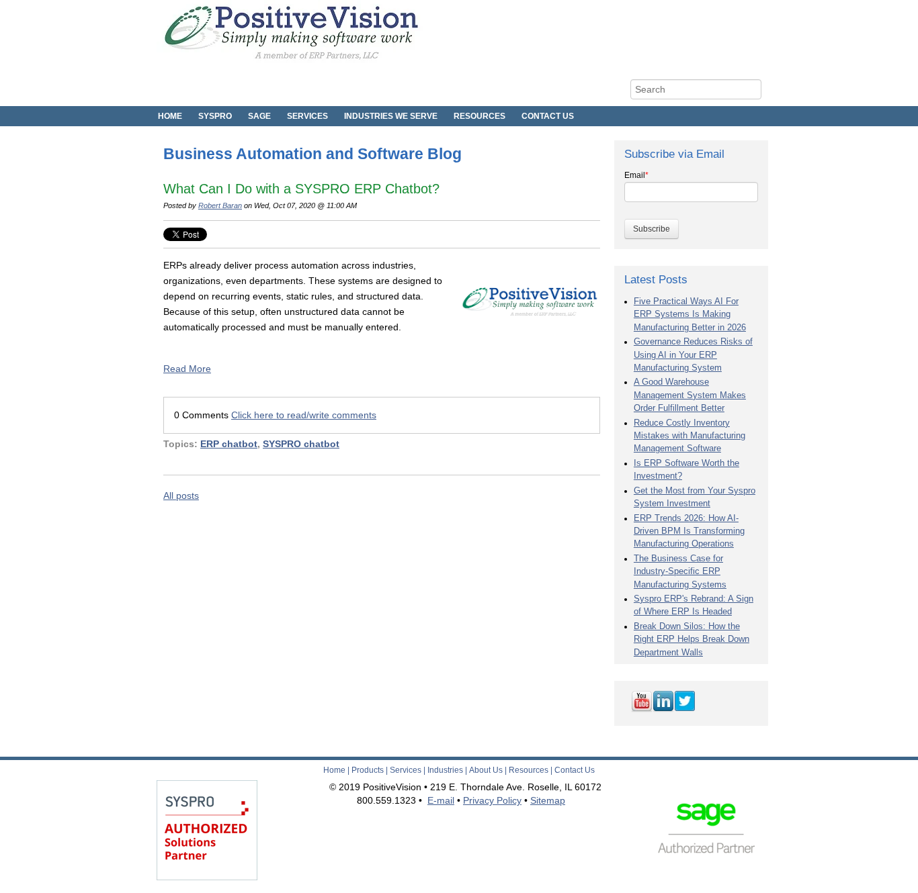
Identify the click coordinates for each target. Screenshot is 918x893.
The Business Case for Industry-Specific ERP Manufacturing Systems (680, 572)
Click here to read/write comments (303, 415)
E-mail (440, 800)
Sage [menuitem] (259, 116)
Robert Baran (220, 205)
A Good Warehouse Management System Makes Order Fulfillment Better (690, 395)
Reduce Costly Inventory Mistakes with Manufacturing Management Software (689, 436)
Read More (187, 368)
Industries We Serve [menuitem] (390, 116)
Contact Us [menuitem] (547, 116)
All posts (181, 495)
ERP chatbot (228, 443)
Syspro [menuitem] (215, 116)
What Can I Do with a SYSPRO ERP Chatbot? (301, 188)
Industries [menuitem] (445, 770)
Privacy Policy (492, 800)
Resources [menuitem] (479, 116)
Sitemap (547, 800)
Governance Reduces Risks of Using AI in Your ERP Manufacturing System (693, 355)
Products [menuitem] (367, 770)
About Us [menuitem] (486, 770)
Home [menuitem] (170, 116)
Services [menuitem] (307, 116)
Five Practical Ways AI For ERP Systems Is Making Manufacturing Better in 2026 (690, 314)
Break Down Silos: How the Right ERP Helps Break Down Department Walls (691, 639)
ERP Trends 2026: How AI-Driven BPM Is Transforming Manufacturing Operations (689, 531)
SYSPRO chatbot (301, 443)
